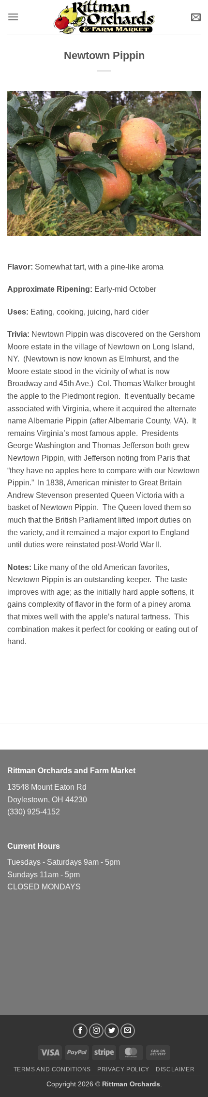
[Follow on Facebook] (80, 1030)
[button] (13, 17)
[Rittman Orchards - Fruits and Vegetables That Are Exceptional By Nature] (104, 16)
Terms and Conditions (52, 1069)
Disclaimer (175, 1069)
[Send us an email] (127, 1030)
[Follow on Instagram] (96, 1030)
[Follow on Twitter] (111, 1030)
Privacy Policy (123, 1069)
